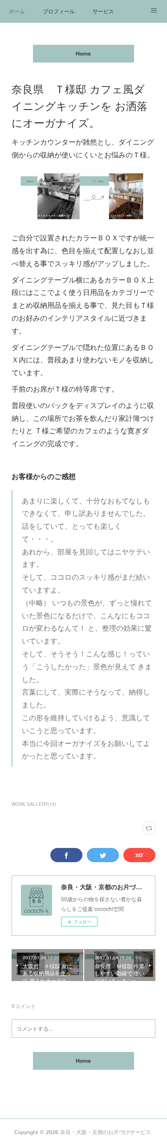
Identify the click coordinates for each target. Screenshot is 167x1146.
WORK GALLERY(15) (34, 804)
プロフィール (59, 11)
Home (83, 53)
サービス (103, 11)
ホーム (17, 11)
